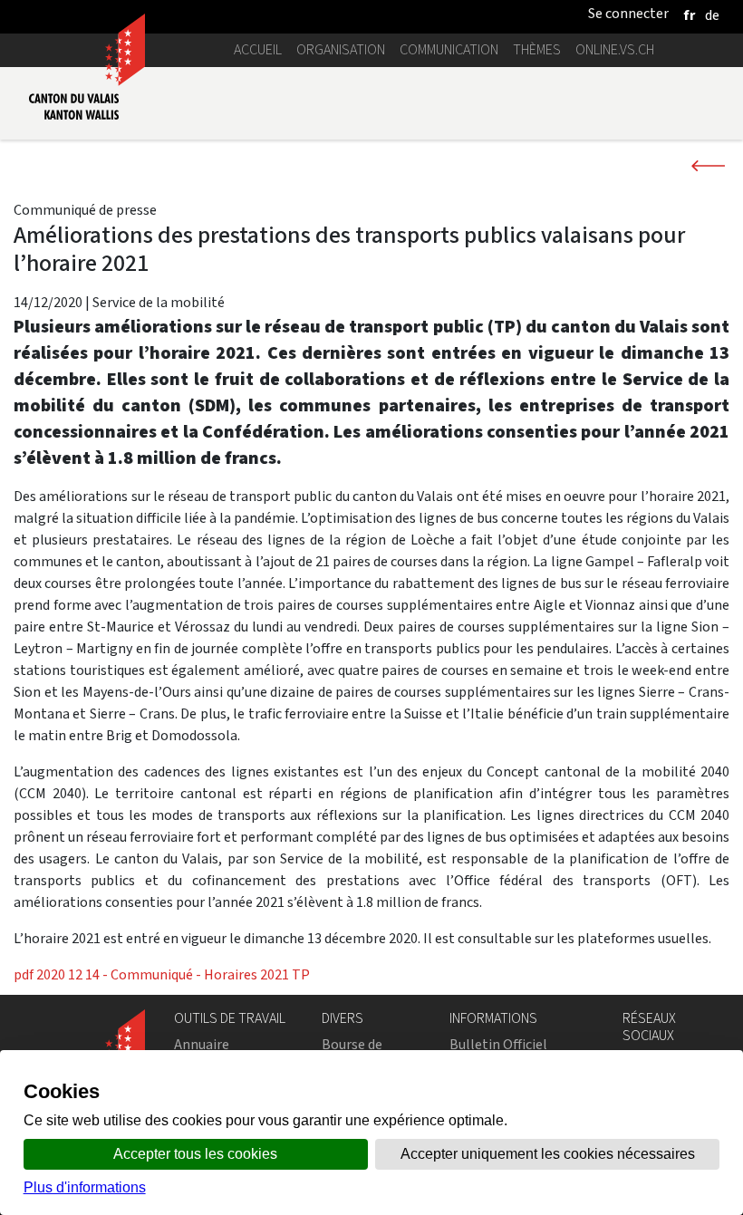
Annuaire (201, 1044)
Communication (449, 49)
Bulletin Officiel (498, 1044)
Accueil (258, 49)
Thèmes (537, 49)
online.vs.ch (614, 49)
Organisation (340, 49)
